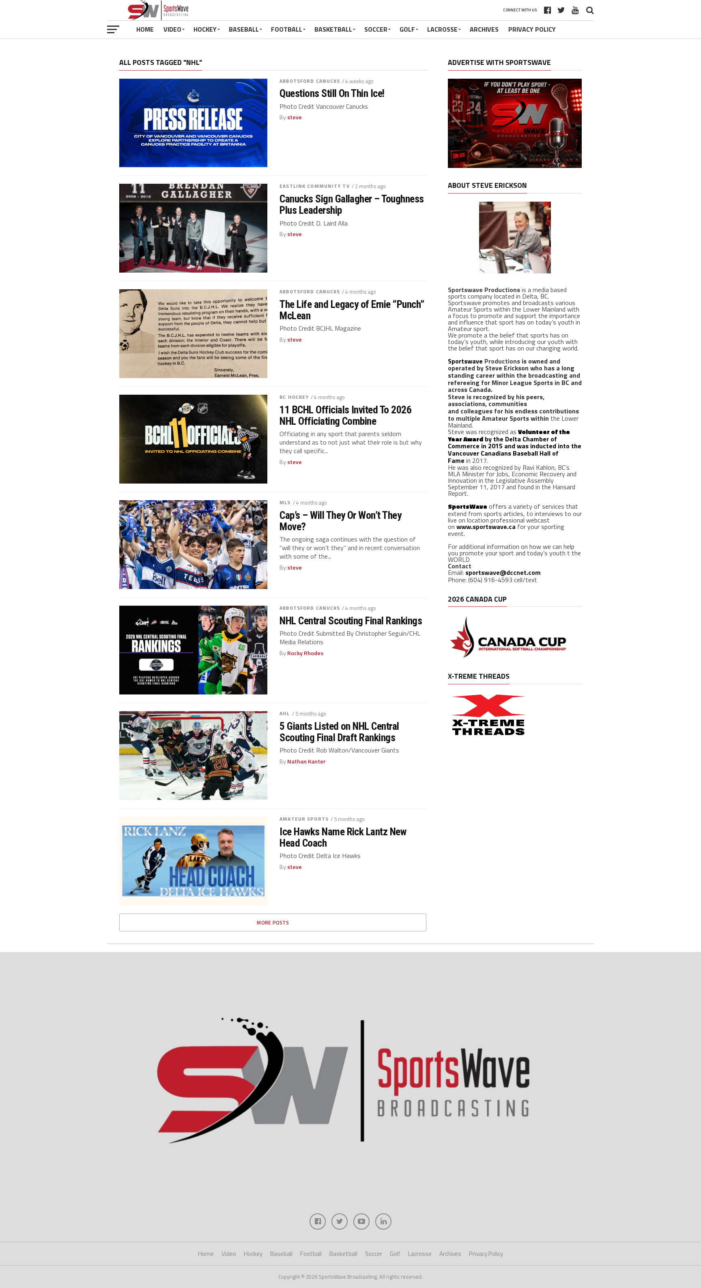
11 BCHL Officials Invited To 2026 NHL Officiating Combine (345, 415)
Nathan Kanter (306, 761)
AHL (285, 713)
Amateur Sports (304, 819)
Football (286, 29)
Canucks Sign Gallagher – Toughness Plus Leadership (352, 204)
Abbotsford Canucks (310, 81)
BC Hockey (294, 397)
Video (172, 29)
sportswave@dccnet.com (503, 572)
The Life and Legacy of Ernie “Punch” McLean (352, 310)
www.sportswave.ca (486, 526)
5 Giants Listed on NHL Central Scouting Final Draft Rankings (339, 731)
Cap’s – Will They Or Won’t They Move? (340, 521)
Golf (407, 29)
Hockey (205, 29)
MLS (285, 502)
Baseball (244, 29)
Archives (484, 29)
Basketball (333, 29)
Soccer (375, 29)
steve (294, 117)
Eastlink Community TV (315, 186)
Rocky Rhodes (305, 653)
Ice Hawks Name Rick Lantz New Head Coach (343, 837)
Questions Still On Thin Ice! (332, 93)
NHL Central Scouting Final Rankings (351, 620)
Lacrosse (442, 29)
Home (145, 29)
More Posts (273, 922)
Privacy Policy (532, 29)
